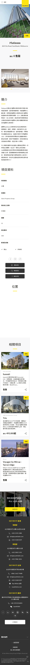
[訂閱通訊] (15, 624)
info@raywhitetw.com (16, 577)
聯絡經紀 (16, 270)
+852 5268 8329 (17, 540)
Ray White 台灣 (16, 583)
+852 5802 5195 (17, 552)
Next (26, 78)
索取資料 (16, 265)
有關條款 (15, 647)
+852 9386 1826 (17, 559)
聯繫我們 (15, 509)
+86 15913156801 (16, 603)
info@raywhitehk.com (16, 536)
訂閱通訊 (15, 622)
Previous (3, 78)
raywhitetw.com (17, 587)
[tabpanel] (15, 78)
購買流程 (16, 276)
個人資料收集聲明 (15, 650)
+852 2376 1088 (15, 501)
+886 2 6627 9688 (16, 573)
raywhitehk (16, 606)
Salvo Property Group (7, 198)
